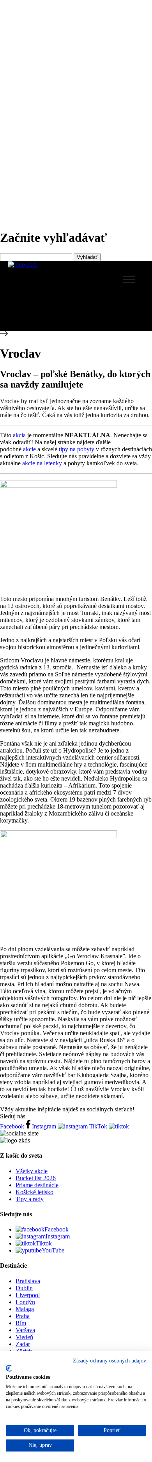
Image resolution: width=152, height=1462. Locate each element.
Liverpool (28, 1295)
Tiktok (44, 1243)
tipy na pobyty (76, 449)
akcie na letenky (42, 463)
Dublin (24, 1288)
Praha (23, 1316)
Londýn (25, 1302)
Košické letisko (34, 1192)
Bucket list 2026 (36, 1178)
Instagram (58, 1236)
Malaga (25, 1309)
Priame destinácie (37, 1185)
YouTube (53, 1250)
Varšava (25, 1330)
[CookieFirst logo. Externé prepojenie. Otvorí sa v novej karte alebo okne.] (9, 1368)
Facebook (56, 1229)
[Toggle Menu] (129, 279)
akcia (19, 435)
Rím (21, 1323)
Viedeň (24, 1337)
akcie (29, 449)
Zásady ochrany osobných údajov (109, 1361)
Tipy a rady (30, 1199)
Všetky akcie (32, 1171)
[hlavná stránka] (23, 264)
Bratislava (28, 1281)
